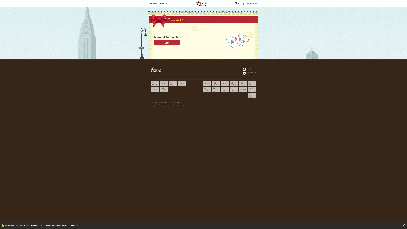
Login (243, 4)
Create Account (252, 4)
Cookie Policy (74, 225)
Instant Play (163, 4)
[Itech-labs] (164, 89)
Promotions (154, 4)
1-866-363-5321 (251, 73)
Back (167, 42)
